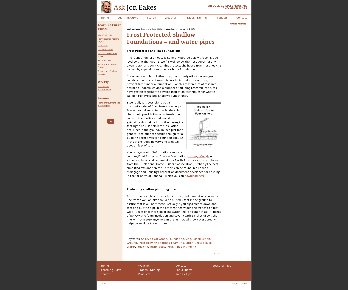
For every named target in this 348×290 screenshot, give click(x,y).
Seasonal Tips (222, 265)
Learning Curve (128, 17)
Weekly (103, 82)
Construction (201, 239)
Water (131, 247)
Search (151, 17)
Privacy (103, 284)
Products (222, 17)
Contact (241, 17)
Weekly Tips (183, 274)
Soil (143, 239)
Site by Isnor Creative (239, 284)
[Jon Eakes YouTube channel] (110, 121)
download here (195, 176)
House (207, 243)
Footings (164, 243)
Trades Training (196, 17)
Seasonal (104, 98)
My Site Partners (238, 23)
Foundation (176, 239)
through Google (198, 156)
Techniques (157, 247)
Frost (169, 247)
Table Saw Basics (105, 49)
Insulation (186, 243)
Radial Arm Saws (105, 60)
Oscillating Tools (105, 35)
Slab (188, 239)
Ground (132, 243)
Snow (198, 243)
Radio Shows (183, 270)
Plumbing (189, 247)
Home (105, 17)
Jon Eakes (135, 7)
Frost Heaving (147, 243)
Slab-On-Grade (157, 239)
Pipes (178, 247)
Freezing (142, 247)
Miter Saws (103, 45)
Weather (170, 17)
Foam (174, 243)
